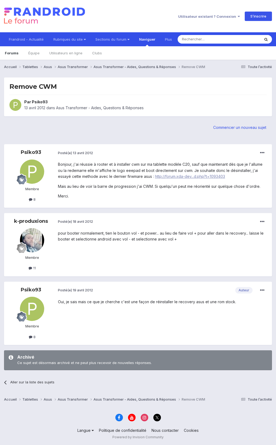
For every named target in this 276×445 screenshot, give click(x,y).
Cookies (191, 430)
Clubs (97, 53)
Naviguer (147, 39)
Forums (12, 53)
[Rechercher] (266, 39)
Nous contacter (165, 430)
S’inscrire (258, 16)
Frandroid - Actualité (26, 39)
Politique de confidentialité (122, 430)
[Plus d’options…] (262, 153)
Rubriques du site (68, 39)
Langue (84, 430)
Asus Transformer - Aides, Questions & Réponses (100, 107)
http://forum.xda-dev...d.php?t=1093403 (190, 176)
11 (34, 268)
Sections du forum (111, 39)
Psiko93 (40, 102)
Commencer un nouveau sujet (239, 127)
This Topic (244, 39)
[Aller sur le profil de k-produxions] (32, 240)
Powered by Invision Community (138, 437)
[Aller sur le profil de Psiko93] (15, 105)
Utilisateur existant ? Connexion (208, 16)
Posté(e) (75, 153)
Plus (168, 39)
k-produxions (31, 221)
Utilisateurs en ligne (65, 53)
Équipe (34, 53)
